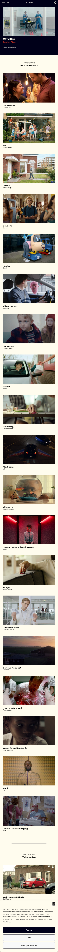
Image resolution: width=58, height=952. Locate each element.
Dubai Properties (8, 509)
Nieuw (6, 386)
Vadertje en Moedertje (15, 748)
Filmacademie (7, 710)
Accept (29, 930)
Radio (6, 788)
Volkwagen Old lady (13, 897)
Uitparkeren (9, 306)
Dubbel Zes (9, 105)
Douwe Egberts (8, 348)
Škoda (5, 268)
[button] (53, 904)
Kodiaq (6, 266)
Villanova (8, 507)
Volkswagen (11, 47)
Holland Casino (8, 429)
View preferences (29, 945)
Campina (6, 670)
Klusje (6, 587)
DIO (4, 790)
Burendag (8, 346)
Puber (6, 186)
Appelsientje (7, 147)
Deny (29, 937)
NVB (4, 831)
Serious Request (12, 668)
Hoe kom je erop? (12, 708)
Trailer (5, 549)
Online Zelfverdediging (15, 828)
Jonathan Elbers (9, 42)
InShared (6, 308)
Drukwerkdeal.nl (8, 630)
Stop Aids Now (8, 750)
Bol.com (7, 226)
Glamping (8, 427)
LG (4, 469)
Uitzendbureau (11, 628)
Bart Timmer (7, 899)
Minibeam (8, 467)
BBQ (5, 145)
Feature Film (7, 107)
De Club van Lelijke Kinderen (18, 547)
